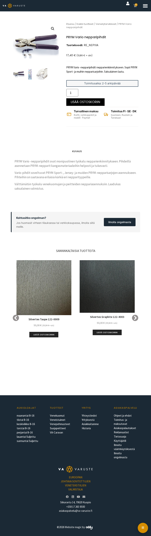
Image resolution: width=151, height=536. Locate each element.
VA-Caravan (56, 432)
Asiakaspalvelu (125, 408)
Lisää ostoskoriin (85, 102)
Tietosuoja (120, 436)
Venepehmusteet (60, 424)
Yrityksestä (88, 420)
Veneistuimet (57, 420)
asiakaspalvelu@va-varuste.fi (75, 510)
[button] (145, 6)
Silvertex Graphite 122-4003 (107, 317)
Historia (86, 428)
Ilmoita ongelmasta (119, 222)
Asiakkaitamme (90, 424)
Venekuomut (57, 415)
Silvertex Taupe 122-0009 (44, 319)
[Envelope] (83, 497)
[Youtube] (78, 497)
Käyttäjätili (120, 440)
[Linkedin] (72, 497)
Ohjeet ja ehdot (123, 415)
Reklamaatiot (121, 432)
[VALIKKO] (143, 528)
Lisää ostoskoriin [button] (44, 334)
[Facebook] (67, 497)
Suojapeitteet (58, 428)
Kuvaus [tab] (77, 151)
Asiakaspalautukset (125, 428)
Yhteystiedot (89, 415)
